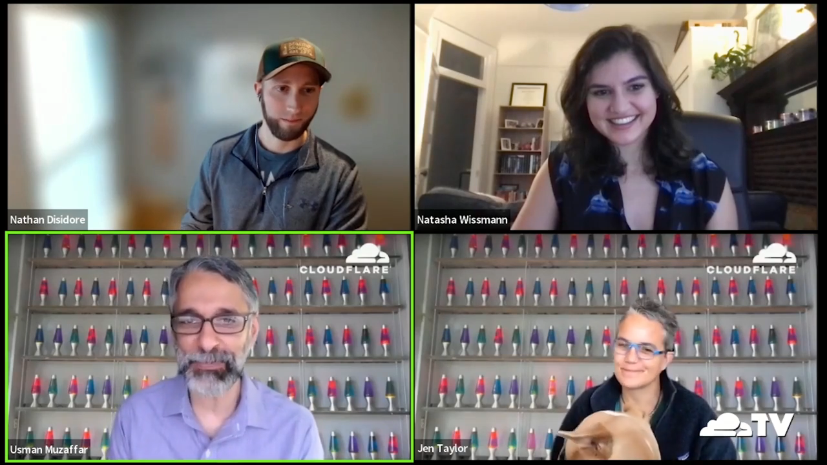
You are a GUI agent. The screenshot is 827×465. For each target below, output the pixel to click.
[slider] (367, 410)
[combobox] (693, 441)
